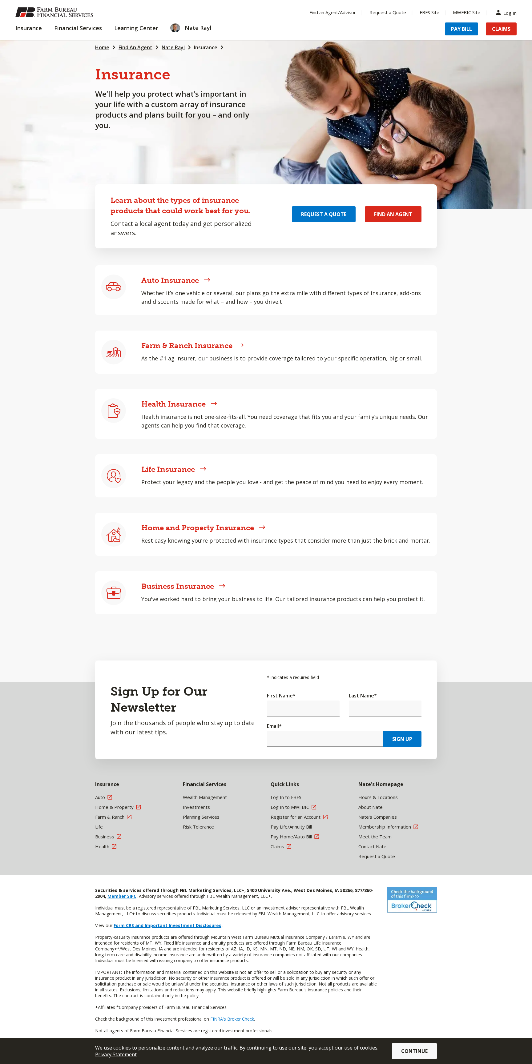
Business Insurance (177, 586)
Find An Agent (135, 47)
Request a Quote (387, 12)
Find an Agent (393, 214)
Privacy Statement (116, 1054)
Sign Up (402, 739)
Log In (510, 12)
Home (102, 47)
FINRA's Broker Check (232, 1019)
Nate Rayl (173, 47)
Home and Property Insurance (197, 527)
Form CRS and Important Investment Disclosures (167, 925)
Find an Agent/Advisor (332, 12)
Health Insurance (173, 404)
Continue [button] (414, 1051)
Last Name (363, 695)
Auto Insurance (170, 280)
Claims (501, 29)
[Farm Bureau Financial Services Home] (55, 12)
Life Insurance (168, 469)
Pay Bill (461, 29)
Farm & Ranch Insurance (186, 345)
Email (274, 726)
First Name (281, 695)
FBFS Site (429, 12)
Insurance (205, 47)
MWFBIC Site (466, 12)
